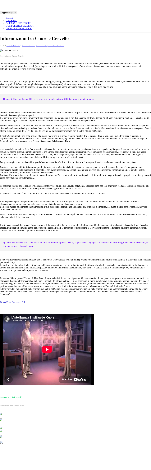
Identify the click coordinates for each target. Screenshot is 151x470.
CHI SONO (11, 20)
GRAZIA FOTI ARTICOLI (19, 28)
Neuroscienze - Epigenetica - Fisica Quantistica (50, 46)
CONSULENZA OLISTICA (19, 26)
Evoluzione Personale (28, 46)
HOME (9, 18)
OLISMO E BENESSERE (18, 23)
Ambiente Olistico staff (13, 46)
